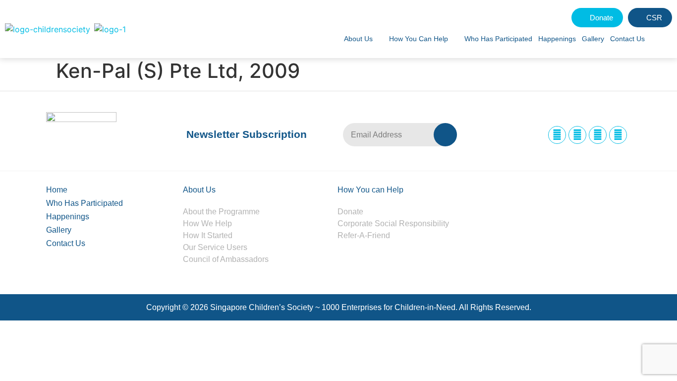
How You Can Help (418, 39)
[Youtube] (618, 135)
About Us (358, 39)
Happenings (557, 39)
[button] (661, 38)
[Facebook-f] (557, 135)
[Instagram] (577, 135)
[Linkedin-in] (598, 135)
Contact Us (627, 39)
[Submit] (445, 134)
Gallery (593, 39)
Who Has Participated (498, 39)
